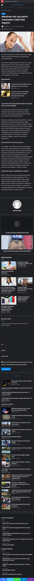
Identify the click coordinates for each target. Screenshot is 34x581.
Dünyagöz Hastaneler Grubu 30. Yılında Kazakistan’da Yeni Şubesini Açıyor (7, 308)
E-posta (3, 350)
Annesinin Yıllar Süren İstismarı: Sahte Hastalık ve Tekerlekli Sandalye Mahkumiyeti (20, 94)
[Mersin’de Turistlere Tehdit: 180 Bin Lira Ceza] (6, 383)
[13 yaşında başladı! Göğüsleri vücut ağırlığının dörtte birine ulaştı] (5, 86)
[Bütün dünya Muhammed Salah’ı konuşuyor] (6, 506)
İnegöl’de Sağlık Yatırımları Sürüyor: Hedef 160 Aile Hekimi (25, 289)
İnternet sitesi (4, 356)
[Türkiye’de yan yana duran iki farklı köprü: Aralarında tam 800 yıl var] (6, 492)
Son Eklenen (17, 376)
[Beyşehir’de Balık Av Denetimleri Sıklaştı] (6, 443)
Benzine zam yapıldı (7, 404)
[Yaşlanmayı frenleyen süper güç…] (8, 265)
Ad (2, 344)
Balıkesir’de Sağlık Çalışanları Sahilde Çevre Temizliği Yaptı (25, 263)
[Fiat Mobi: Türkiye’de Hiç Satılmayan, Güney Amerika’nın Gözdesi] (6, 485)
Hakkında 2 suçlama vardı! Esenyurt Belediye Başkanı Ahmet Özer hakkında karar (22, 476)
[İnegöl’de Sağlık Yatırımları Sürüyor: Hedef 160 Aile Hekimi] (25, 281)
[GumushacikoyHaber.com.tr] (17, 5)
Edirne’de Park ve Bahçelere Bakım (11, 436)
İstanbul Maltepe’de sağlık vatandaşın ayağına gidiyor (23, 298)
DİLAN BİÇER (7, 26)
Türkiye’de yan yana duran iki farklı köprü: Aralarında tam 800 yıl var (22, 491)
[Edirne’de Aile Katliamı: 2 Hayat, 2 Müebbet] (6, 464)
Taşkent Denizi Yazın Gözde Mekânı (22, 448)
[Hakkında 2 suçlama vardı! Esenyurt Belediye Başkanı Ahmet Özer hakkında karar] (6, 477)
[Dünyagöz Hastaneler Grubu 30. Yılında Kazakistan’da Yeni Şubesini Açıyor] (8, 300)
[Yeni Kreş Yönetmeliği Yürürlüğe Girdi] (6, 457)
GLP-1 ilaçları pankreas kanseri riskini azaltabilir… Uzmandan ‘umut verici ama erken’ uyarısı (8, 290)
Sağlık (9, 10)
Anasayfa (5, 10)
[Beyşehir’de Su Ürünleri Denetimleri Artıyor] (6, 432)
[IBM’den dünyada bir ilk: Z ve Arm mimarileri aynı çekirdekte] (6, 411)
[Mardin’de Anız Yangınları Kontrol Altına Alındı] (6, 425)
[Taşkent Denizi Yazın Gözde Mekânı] (6, 450)
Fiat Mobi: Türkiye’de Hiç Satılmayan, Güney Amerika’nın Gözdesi (21, 484)
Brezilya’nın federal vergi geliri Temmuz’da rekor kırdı (17, 388)
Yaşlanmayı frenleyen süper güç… (7, 272)
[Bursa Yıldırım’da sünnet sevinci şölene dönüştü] (6, 499)
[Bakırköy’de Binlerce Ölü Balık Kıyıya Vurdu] (6, 418)
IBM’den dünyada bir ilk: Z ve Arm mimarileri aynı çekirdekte (21, 409)
